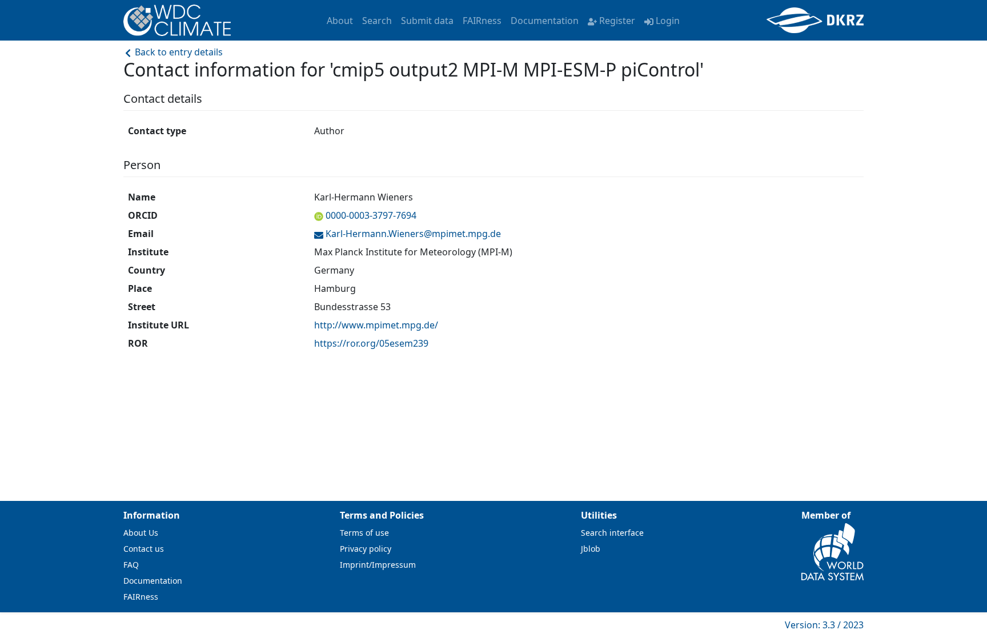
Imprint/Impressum (378, 564)
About (340, 20)
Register (617, 20)
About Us (140, 532)
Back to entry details (178, 52)
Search (377, 20)
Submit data (427, 20)
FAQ (131, 564)
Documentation (545, 20)
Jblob (590, 548)
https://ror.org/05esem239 (371, 343)
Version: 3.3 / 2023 (824, 625)
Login (668, 20)
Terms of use (364, 532)
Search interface (612, 532)
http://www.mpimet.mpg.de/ (376, 325)
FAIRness (482, 20)
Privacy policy (365, 548)
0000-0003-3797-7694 (371, 215)
